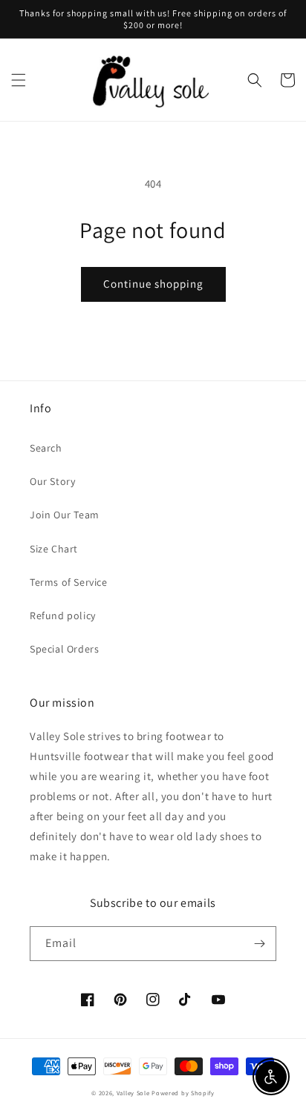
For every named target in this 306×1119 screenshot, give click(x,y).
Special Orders (64, 649)
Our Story (52, 481)
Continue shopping (153, 284)
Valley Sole (133, 1093)
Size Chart (54, 548)
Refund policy (63, 615)
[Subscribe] (259, 943)
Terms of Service (69, 582)
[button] (18, 80)
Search (46, 448)
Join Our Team (65, 514)
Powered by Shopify (183, 1093)
